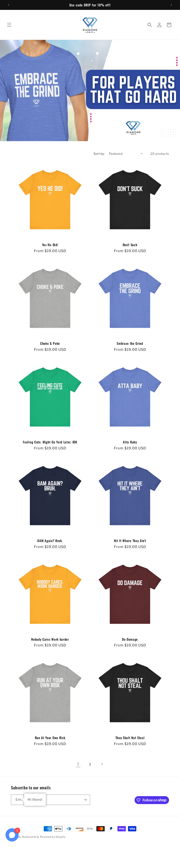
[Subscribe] (85, 800)
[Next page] (102, 764)
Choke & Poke (50, 343)
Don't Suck (130, 245)
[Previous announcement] (8, 5)
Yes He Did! (50, 245)
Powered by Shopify (53, 836)
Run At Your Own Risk (50, 738)
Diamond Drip (30, 836)
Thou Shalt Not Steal (130, 738)
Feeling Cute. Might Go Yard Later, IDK (50, 442)
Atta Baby (130, 442)
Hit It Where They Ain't (130, 541)
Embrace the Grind (130, 343)
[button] (9, 25)
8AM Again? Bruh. (50, 541)
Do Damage (130, 639)
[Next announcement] (171, 5)
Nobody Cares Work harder (50, 639)
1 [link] (78, 764)
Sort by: (99, 153)
